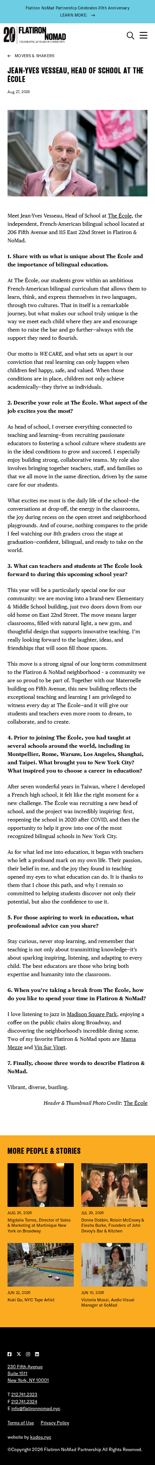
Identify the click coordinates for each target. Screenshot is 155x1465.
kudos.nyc (40, 1437)
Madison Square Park (92, 1014)
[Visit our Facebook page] (10, 1354)
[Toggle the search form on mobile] (130, 35)
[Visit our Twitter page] (19, 1354)
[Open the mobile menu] (143, 35)
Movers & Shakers (34, 55)
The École (120, 216)
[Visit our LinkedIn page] (37, 1354)
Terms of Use (21, 1422)
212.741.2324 (24, 1401)
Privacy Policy (55, 1422)
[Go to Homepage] (34, 35)
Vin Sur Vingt (49, 1047)
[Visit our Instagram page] (28, 1354)
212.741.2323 (24, 1394)
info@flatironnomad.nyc (35, 1408)
